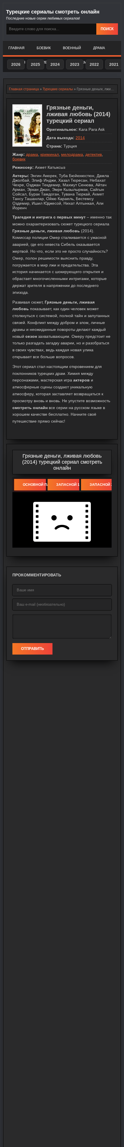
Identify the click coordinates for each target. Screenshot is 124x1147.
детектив (93, 154)
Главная (16, 48)
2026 (15, 64)
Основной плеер (34, 485)
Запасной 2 (101, 485)
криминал (49, 154)
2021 (114, 64)
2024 (55, 64)
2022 (94, 64)
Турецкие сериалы (58, 89)
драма (32, 154)
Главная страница (24, 89)
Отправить (32, 649)
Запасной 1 (67, 485)
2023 (74, 64)
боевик (18, 159)
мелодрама (72, 154)
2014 (80, 137)
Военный (72, 48)
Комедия (46, 62)
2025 (35, 64)
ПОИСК (107, 29)
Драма (99, 48)
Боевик (44, 48)
